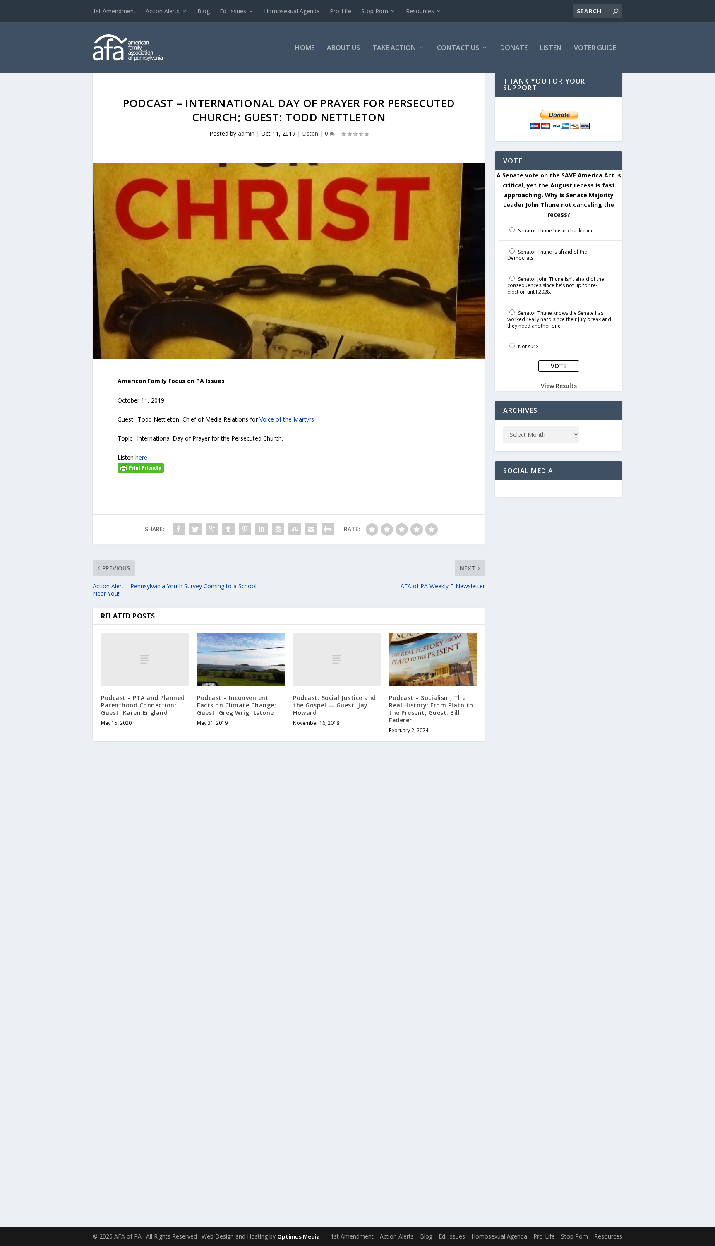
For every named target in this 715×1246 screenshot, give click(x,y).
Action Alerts (163, 11)
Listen (550, 48)
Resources (420, 11)
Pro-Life (340, 11)
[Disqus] (289, 879)
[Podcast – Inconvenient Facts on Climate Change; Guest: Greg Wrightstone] (241, 659)
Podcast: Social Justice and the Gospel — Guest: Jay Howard (334, 705)
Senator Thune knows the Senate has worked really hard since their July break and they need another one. (559, 319)
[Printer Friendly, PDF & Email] (141, 467)
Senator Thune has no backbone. (556, 230)
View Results (559, 386)
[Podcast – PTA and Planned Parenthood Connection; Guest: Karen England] (145, 659)
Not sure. (529, 346)
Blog (203, 11)
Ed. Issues (233, 11)
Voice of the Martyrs (287, 419)
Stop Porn (374, 11)
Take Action (394, 48)
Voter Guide (595, 48)
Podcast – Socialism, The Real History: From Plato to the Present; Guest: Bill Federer (431, 709)
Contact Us (458, 48)
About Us (343, 48)
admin (246, 133)
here (141, 457)
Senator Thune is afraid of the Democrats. (547, 255)
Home (304, 48)
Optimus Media (298, 1236)
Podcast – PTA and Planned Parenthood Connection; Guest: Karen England (143, 705)
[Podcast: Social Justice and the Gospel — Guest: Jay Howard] (337, 659)
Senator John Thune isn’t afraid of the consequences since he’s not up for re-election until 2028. (555, 285)
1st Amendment (114, 11)
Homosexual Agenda (292, 11)
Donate (514, 48)
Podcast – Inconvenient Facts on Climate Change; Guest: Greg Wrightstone (236, 705)
